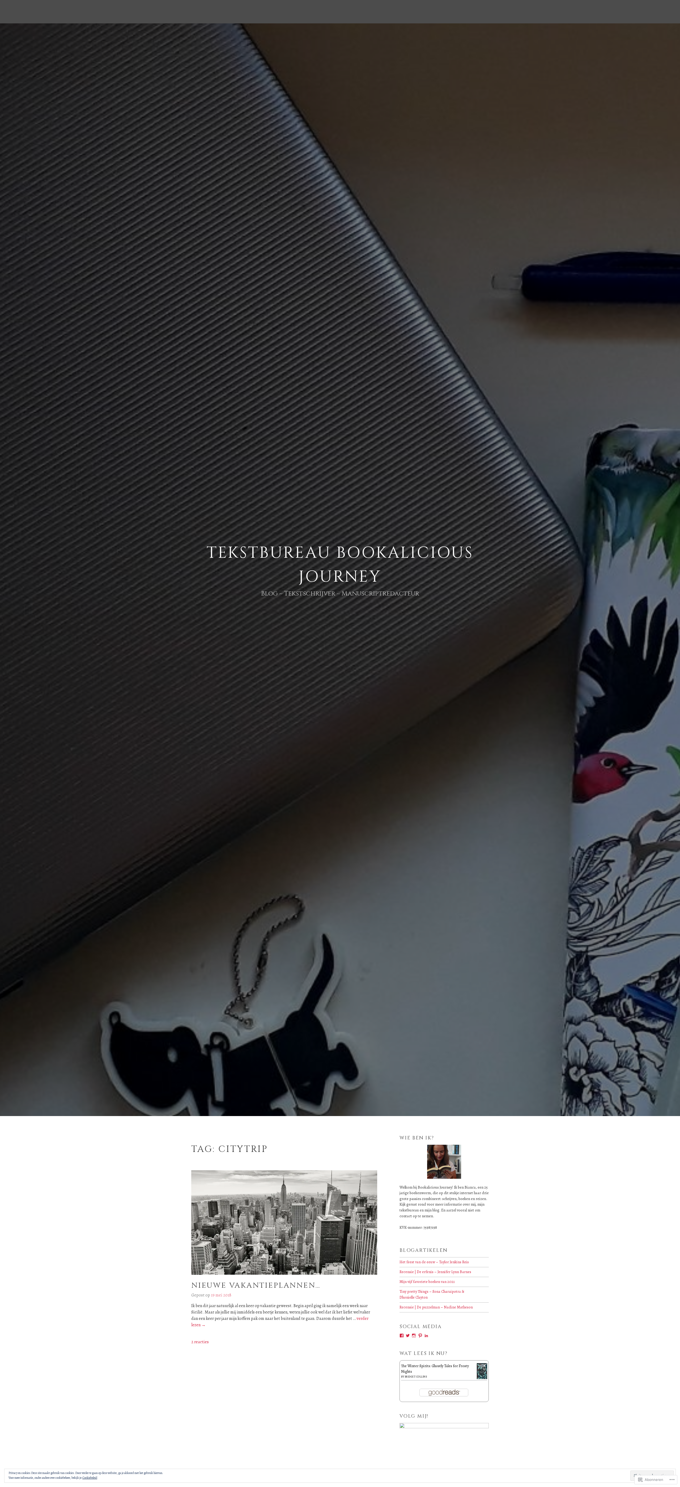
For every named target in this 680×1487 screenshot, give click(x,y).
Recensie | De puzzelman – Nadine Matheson (436, 1307)
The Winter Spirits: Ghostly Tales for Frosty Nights (435, 1368)
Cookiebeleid (89, 1478)
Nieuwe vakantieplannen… (255, 1285)
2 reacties (200, 1342)
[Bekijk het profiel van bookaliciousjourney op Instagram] (414, 1335)
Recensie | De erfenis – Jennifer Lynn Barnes (435, 1271)
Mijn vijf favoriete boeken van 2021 (427, 1281)
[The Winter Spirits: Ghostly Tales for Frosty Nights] (482, 1379)
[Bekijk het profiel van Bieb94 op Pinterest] (420, 1335)
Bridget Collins (416, 1376)
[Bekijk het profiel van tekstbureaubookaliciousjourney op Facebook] (402, 1335)
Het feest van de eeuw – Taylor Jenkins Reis (434, 1262)
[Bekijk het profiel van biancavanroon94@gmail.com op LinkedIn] (426, 1335)
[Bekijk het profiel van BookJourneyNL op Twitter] (408, 1335)
